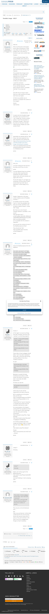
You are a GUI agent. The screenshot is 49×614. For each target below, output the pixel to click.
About (24, 5)
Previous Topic (22, 535)
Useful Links (29, 588)
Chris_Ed (8, 119)
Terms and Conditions (13, 610)
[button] (40, 301)
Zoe (35, 73)
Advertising (29, 583)
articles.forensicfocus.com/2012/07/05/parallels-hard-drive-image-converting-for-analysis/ (22, 142)
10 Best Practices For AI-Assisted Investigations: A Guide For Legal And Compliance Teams (39, 77)
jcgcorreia (8, 47)
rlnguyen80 (17, 554)
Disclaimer (44, 610)
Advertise (43, 4)
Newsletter (28, 4)
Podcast (19, 4)
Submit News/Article (31, 581)
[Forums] (4, 15)
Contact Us (29, 586)
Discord (12, 4)
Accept (24, 310)
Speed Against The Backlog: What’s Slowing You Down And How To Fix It (39, 86)
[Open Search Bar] (41, 1)
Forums (4, 4)
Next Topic (28, 535)
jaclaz (5, 33)
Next (30, 21)
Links (36, 4)
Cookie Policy (24, 610)
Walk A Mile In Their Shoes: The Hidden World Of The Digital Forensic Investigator (39, 67)
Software (28, 591)
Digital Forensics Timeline (32, 589)
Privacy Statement (35, 610)
